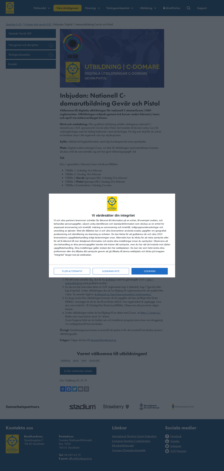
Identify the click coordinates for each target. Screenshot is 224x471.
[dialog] (112, 235)
